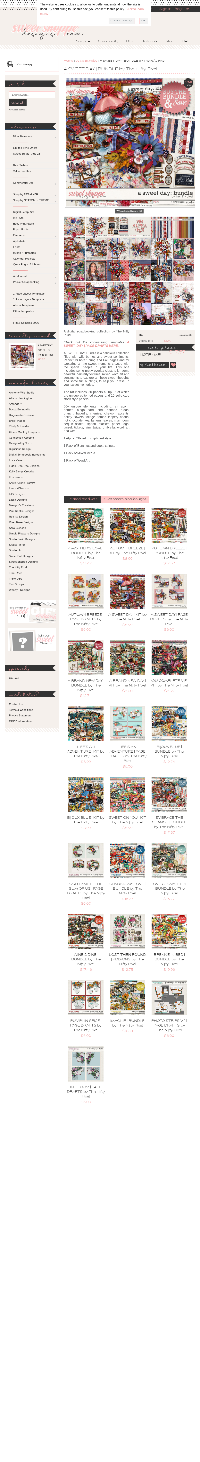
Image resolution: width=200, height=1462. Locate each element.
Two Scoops (16, 584)
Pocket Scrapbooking (26, 281)
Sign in (165, 9)
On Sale (14, 677)
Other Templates (23, 311)
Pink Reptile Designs (21, 510)
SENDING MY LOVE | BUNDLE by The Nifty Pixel (127, 889)
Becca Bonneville (19, 409)
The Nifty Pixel (18, 567)
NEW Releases (22, 136)
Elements (19, 235)
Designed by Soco (20, 443)
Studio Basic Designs (22, 539)
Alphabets (19, 241)
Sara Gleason (17, 527)
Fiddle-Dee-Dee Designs (24, 465)
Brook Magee (17, 420)
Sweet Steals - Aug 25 (26, 153)
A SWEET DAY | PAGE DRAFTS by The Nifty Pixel (169, 619)
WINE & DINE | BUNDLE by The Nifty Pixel (86, 959)
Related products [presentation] (82, 499)
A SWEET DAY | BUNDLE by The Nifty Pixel (46, 350)
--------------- (20, 141)
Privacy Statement (20, 715)
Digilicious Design (20, 448)
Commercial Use (23, 182)
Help (186, 41)
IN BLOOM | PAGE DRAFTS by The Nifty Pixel (86, 1092)
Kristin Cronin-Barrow (22, 482)
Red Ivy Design (18, 516)
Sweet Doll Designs (21, 556)
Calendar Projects (24, 258)
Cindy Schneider (19, 426)
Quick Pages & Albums (27, 264)
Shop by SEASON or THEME (31, 200)
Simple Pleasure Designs (24, 533)
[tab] (82, 499)
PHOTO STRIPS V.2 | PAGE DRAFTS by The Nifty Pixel (169, 1026)
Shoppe (83, 41)
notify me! (147, 355)
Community (108, 41)
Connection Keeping (21, 437)
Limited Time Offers (25, 147)
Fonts (16, 246)
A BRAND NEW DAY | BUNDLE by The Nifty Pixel (86, 685)
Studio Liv (15, 550)
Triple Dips (15, 578)
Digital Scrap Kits (23, 211)
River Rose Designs (21, 522)
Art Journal (20, 276)
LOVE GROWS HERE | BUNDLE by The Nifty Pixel (169, 889)
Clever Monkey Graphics (24, 432)
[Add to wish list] (173, 365)
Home (68, 60)
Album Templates (23, 305)
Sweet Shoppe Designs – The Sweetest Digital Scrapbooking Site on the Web (51, 30)
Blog (130, 41)
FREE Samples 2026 (26, 322)
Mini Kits (18, 217)
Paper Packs (21, 229)
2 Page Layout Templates (29, 299)
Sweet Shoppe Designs (23, 561)
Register (181, 9)
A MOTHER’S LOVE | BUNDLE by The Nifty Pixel (86, 553)
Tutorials (150, 41)
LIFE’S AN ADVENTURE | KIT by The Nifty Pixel (85, 752)
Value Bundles (86, 60)
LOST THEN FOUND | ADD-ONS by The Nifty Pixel (127, 959)
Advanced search (17, 110)
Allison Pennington (20, 398)
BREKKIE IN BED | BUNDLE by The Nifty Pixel (169, 959)
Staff (169, 41)
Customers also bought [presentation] (125, 499)
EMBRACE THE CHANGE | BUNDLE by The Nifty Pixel (169, 822)
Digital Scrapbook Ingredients (27, 454)
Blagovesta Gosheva (22, 415)
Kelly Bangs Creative (22, 471)
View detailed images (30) (130, 211)
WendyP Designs (19, 589)
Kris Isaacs (15, 477)
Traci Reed (15, 572)
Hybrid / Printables (24, 252)
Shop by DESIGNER (25, 194)
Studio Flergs (17, 544)
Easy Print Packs (23, 223)
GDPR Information (20, 721)
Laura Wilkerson (19, 488)
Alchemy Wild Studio (21, 392)
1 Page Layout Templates (29, 293)
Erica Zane (15, 460)
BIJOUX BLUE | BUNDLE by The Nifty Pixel (169, 752)
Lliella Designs (18, 499)
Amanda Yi (15, 403)
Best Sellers (20, 165)
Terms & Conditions (21, 709)
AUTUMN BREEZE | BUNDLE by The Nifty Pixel (169, 553)
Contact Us (16, 704)
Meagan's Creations (21, 505)
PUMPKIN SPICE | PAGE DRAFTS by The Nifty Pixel (86, 1026)
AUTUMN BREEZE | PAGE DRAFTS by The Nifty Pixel (86, 619)
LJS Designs (16, 494)
